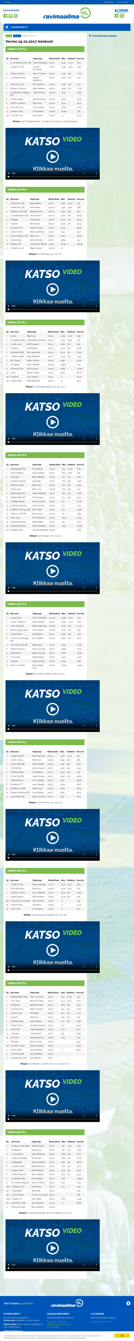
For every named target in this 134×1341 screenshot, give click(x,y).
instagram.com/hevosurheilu (59, 1324)
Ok (122, 1335)
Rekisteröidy (108, 2)
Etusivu (8, 2)
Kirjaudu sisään (123, 2)
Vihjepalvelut (19, 27)
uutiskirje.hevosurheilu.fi (101, 1322)
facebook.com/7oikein (56, 1322)
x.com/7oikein (53, 1327)
